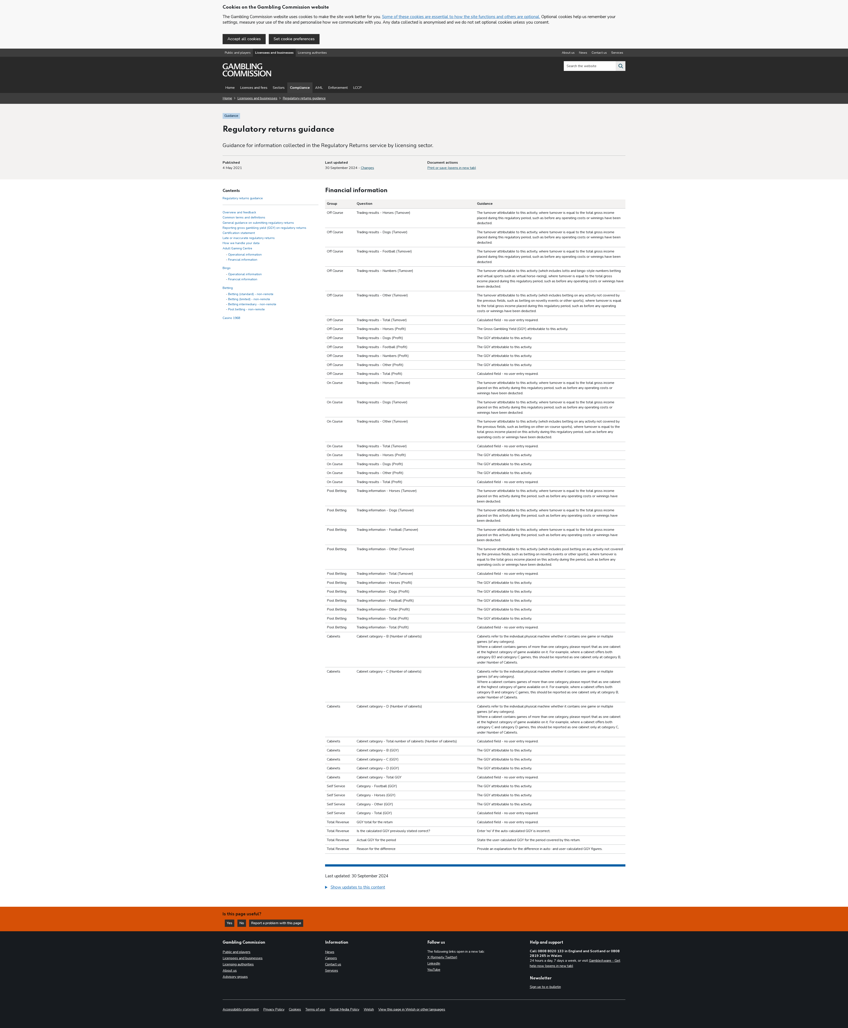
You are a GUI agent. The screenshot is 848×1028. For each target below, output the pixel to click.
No (242, 923)
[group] (475, 888)
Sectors (279, 87)
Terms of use (315, 1009)
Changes (367, 167)
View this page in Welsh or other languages (411, 1009)
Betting (228, 288)
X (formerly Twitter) (442, 957)
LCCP (357, 87)
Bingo (227, 268)
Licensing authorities (312, 53)
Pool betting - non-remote (246, 309)
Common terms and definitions (244, 218)
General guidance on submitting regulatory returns (258, 223)
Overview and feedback (239, 213)
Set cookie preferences (294, 39)
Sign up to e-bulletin (545, 986)
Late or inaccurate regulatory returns (249, 238)
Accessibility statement (241, 1009)
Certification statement (239, 233)
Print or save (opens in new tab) (451, 167)
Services (617, 53)
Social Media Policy (344, 1009)
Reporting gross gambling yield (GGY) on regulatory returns (264, 228)
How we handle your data (241, 243)
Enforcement (338, 87)
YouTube (433, 969)
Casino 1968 (231, 318)
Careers (331, 958)
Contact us (599, 53)
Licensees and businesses (274, 53)
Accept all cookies (244, 39)
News (583, 53)
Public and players (238, 53)
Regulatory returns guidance (304, 98)
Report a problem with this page (276, 923)
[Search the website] (620, 66)
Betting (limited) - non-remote (249, 299)
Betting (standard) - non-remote (250, 294)
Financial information (242, 260)
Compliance (300, 87)
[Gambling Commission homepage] (247, 75)
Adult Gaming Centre (237, 248)
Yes (230, 923)
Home (230, 87)
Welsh (369, 1009)
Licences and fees (253, 87)
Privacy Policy (273, 1009)
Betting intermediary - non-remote (252, 304)
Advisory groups (235, 976)
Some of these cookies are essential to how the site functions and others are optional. (461, 17)
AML (319, 87)
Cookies (295, 1009)
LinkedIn (433, 963)
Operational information (245, 254)
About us (568, 53)
